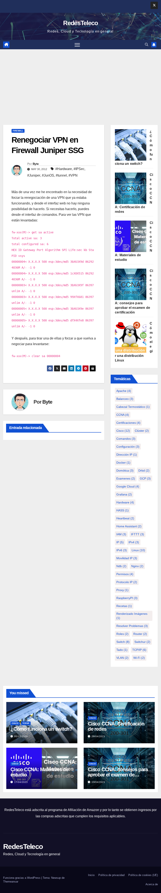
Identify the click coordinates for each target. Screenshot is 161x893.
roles (122, 634)
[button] (146, 44)
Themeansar (10, 881)
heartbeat (125, 518)
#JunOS (48, 175)
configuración (127, 446)
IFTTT (137, 534)
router (140, 634)
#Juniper (33, 175)
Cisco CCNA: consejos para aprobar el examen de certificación (118, 775)
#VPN (73, 175)
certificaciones (128, 422)
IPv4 (134, 542)
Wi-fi (139, 657)
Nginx (137, 566)
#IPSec (79, 169)
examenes (125, 478)
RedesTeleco (80, 22)
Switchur (142, 641)
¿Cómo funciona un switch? (41, 729)
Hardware (125, 502)
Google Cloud (127, 486)
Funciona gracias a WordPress (22, 877)
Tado (121, 649)
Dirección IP (126, 454)
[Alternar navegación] (77, 44)
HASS (122, 510)
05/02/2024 (21, 736)
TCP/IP (139, 649)
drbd (143, 470)
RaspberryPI (127, 598)
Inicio (91, 875)
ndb (121, 566)
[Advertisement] (80, 80)
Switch (123, 641)
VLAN (122, 657)
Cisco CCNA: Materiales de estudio (39, 772)
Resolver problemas (132, 626)
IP (120, 542)
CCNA (122, 414)
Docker (123, 462)
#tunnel (61, 175)
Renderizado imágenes (131, 616)
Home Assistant (129, 526)
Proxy (122, 590)
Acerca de (151, 884)
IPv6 (121, 550)
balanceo (124, 398)
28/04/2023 (98, 736)
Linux (138, 550)
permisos (124, 574)
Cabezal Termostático (133, 406)
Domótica (125, 470)
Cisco (123, 430)
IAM (121, 534)
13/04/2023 (98, 782)
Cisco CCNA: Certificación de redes (116, 726)
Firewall (18, 131)
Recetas (124, 606)
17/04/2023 (21, 782)
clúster (142, 430)
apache (123, 391)
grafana (124, 494)
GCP (145, 478)
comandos (125, 438)
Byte (36, 163)
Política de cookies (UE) (143, 875)
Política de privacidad (111, 875)
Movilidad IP (126, 558)
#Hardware (63, 169)
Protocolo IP (126, 582)
